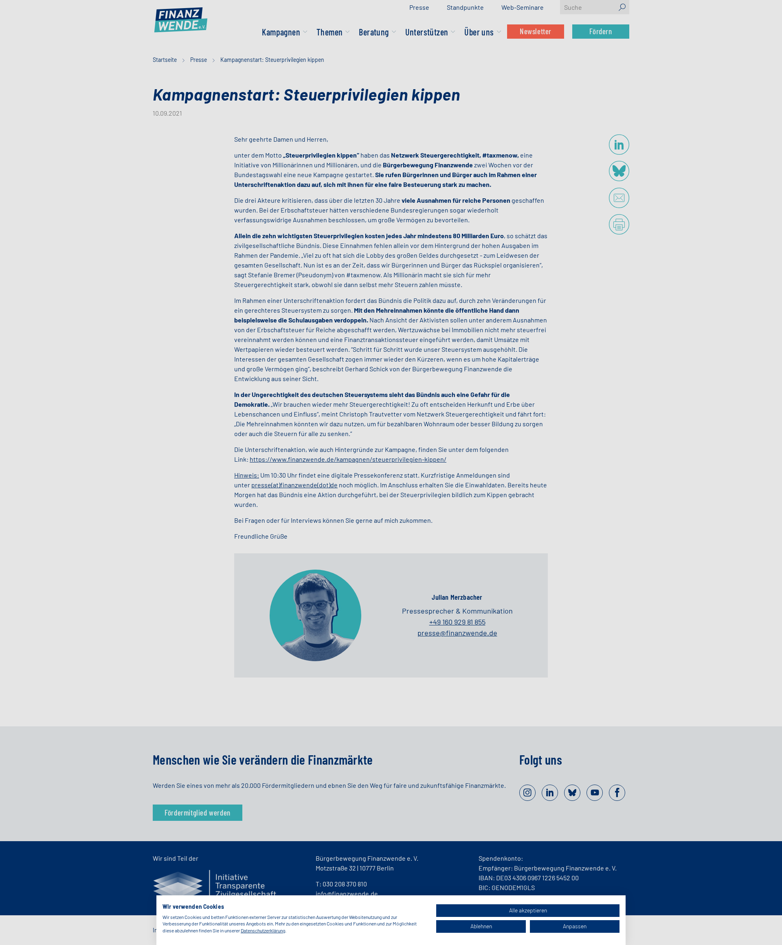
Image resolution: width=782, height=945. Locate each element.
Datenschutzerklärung (263, 930)
